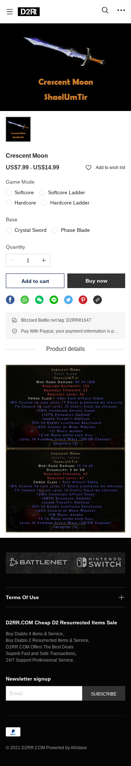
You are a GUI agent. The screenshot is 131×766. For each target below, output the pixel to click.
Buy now (96, 281)
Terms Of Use (22, 597)
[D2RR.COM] (29, 11)
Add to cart (35, 281)
